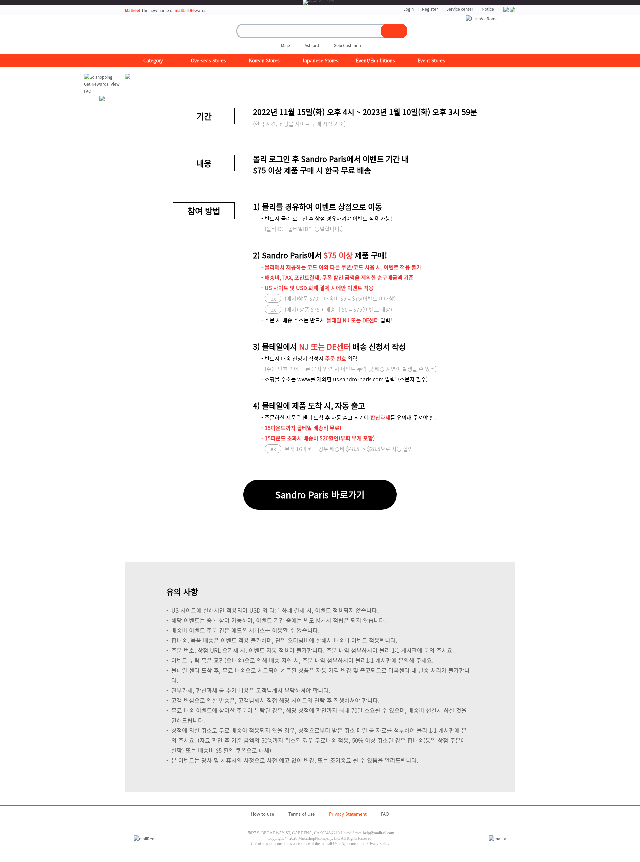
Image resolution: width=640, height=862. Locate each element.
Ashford (312, 45)
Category (153, 60)
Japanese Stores (320, 60)
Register (430, 9)
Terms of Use (301, 814)
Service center (459, 9)
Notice (488, 9)
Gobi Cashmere (348, 45)
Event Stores (431, 60)
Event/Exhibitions (375, 60)
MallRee (158, 34)
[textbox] (314, 31)
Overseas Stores (208, 60)
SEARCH (394, 31)
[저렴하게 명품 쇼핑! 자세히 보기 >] (482, 19)
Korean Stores (264, 60)
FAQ (385, 814)
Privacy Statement (348, 814)
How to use (262, 814)
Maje (285, 45)
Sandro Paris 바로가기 (320, 494)
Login (408, 9)
